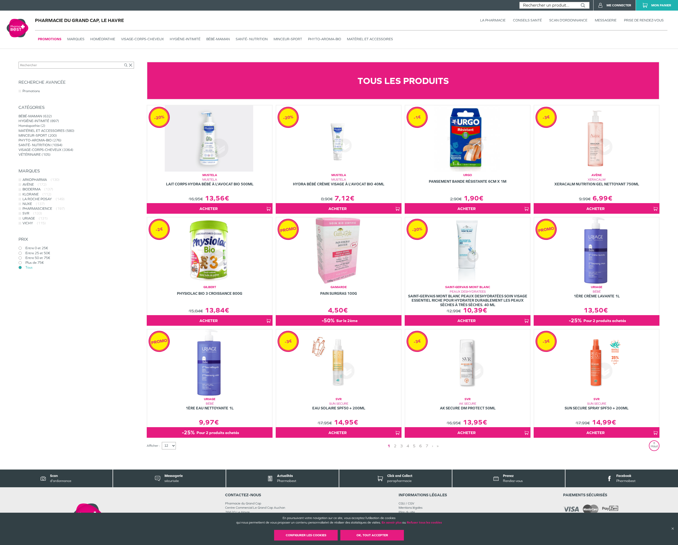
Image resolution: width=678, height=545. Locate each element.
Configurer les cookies (306, 535)
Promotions (49, 39)
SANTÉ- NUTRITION (252, 39)
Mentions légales (410, 508)
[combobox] (548, 5)
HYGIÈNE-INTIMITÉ (185, 39)
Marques (75, 39)
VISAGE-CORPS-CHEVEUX (142, 39)
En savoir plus (392, 522)
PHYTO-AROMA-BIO (324, 39)
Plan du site (407, 512)
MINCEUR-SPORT (288, 39)
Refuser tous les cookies (424, 522)
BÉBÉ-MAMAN (218, 39)
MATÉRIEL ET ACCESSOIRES (370, 39)
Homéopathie (102, 39)
